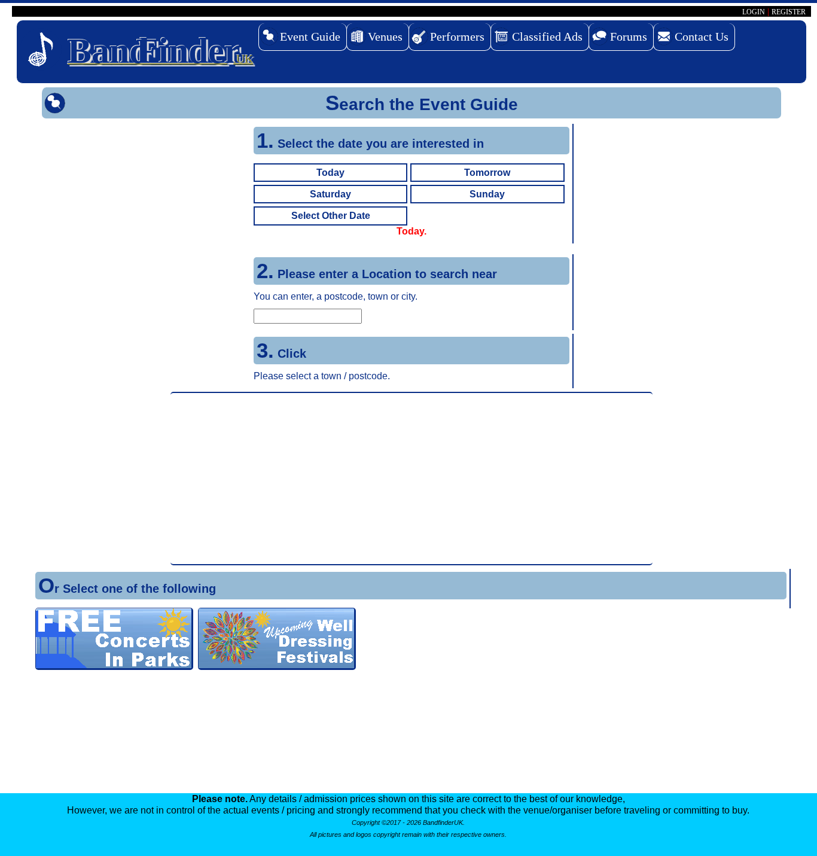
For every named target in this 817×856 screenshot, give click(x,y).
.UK (160, 51)
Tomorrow (487, 172)
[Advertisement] (411, 478)
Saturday (330, 194)
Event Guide (310, 36)
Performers (457, 36)
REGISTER (789, 12)
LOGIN (753, 12)
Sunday (487, 194)
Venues (385, 36)
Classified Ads (547, 36)
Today (330, 172)
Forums (628, 36)
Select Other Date (330, 216)
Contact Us (701, 36)
